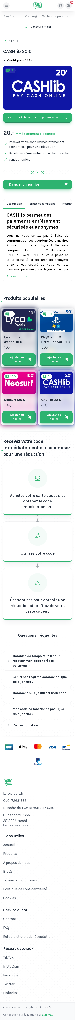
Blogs (8, 871)
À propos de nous (17, 862)
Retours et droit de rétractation (28, 936)
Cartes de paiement (56, 16)
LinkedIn (10, 993)
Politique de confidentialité (25, 889)
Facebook (11, 975)
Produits (10, 853)
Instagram (11, 966)
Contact (9, 919)
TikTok (8, 957)
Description (14, 203)
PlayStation (11, 16)
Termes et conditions (41, 203)
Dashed (47, 1014)
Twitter (8, 984)
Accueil (9, 845)
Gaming (31, 16)
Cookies (9, 898)
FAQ (6, 927)
